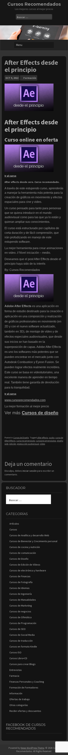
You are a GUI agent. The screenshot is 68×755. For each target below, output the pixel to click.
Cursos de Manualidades (22, 599)
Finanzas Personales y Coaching (26, 681)
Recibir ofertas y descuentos (25, 711)
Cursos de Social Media (22, 634)
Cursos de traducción (21, 640)
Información (15, 693)
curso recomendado (25, 440)
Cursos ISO (15, 652)
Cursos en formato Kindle (23, 646)
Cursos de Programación (22, 623)
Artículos (14, 523)
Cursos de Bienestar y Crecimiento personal (33, 541)
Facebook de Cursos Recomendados (26, 726)
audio (51, 437)
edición (12, 443)
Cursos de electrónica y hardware (27, 570)
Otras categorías (18, 705)
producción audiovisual (28, 443)
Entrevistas (15, 670)
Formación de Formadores (23, 687)
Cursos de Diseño (21, 437)
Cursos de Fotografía (20, 582)
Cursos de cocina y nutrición (24, 547)
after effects (42, 437)
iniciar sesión (29, 470)
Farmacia (14, 675)
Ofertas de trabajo (19, 699)
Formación (29, 78)
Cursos (13, 529)
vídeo (42, 443)
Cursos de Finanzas (19, 576)
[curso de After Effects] (29, 158)
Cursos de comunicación (22, 553)
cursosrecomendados (46, 440)
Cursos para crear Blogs (22, 664)
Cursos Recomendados (34, 4)
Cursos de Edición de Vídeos (24, 564)
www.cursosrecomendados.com (25, 400)
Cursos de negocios (20, 611)
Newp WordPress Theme (32, 748)
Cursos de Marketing (20, 605)
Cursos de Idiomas (19, 588)
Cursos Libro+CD (18, 658)
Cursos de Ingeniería (20, 594)
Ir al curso (10, 175)
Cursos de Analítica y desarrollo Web (29, 535)
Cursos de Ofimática (20, 617)
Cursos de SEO (17, 629)
